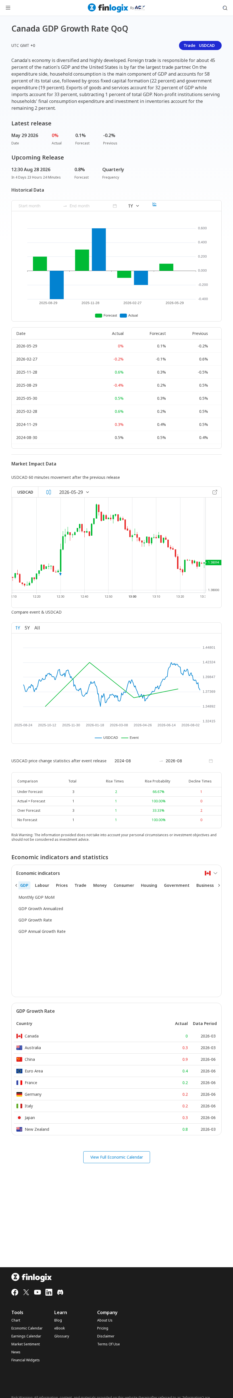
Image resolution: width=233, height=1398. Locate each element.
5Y (27, 628)
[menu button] (8, 8)
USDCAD (25, 492)
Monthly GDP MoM (36, 897)
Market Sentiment (25, 1344)
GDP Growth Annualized (40, 908)
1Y (17, 628)
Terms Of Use (108, 1344)
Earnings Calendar (26, 1336)
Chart (15, 1320)
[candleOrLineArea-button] (48, 492)
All (37, 628)
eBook (59, 1328)
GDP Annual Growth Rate (42, 931)
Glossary (61, 1336)
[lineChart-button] (154, 206)
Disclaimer (106, 1336)
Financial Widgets (25, 1360)
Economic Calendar (27, 1328)
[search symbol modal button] (225, 8)
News (15, 1352)
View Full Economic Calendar (116, 1157)
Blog (58, 1320)
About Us (105, 1320)
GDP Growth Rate (35, 920)
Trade (199, 45)
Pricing (102, 1328)
